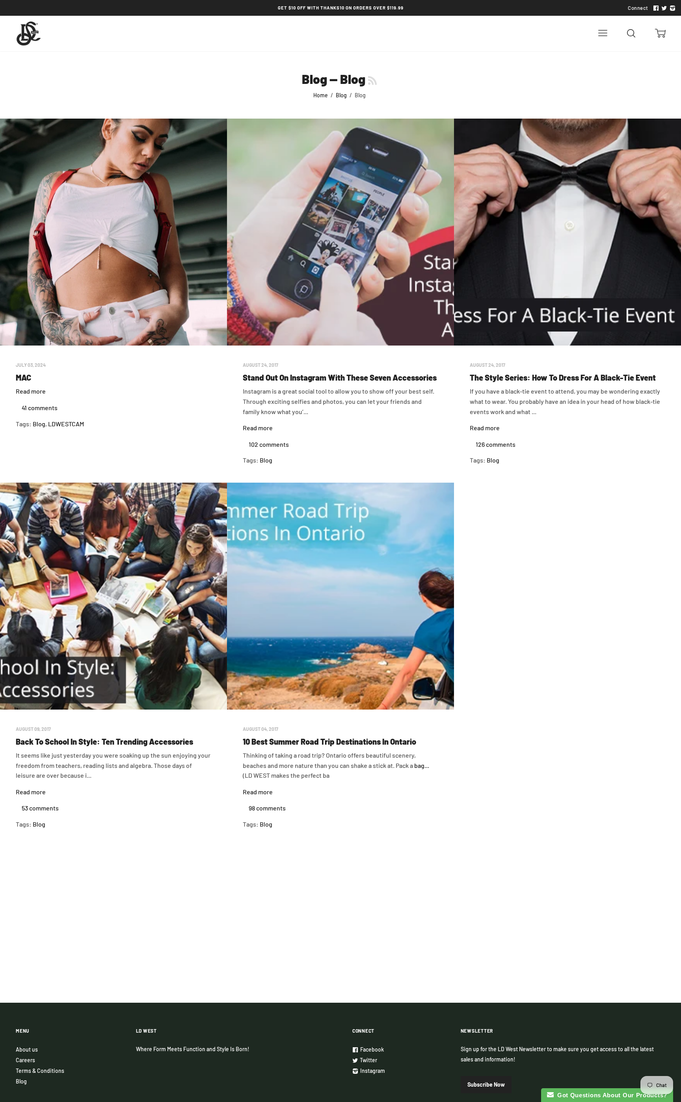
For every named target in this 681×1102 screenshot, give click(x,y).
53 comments (40, 808)
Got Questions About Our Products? (611, 1095)
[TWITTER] (663, 8)
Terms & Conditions (40, 1070)
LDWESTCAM (66, 423)
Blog (314, 78)
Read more (31, 391)
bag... (421, 765)
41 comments (40, 407)
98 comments (267, 808)
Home (320, 95)
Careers (25, 1060)
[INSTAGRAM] (671, 8)
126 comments (495, 444)
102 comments (269, 444)
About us (27, 1049)
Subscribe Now (486, 1084)
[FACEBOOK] (655, 8)
